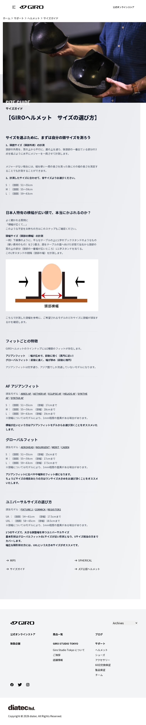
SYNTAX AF (17, 398)
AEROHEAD (27, 447)
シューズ (100, 655)
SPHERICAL (85, 560)
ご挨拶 (56, 655)
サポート (19, 18)
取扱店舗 (15, 643)
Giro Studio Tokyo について (69, 650)
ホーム (6, 18)
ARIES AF (26, 393)
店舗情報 (58, 660)
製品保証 (100, 670)
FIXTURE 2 (27, 509)
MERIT (55, 447)
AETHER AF (39, 393)
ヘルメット (33, 18)
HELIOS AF (69, 393)
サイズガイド (50, 18)
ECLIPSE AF (54, 393)
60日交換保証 (103, 665)
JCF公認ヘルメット (89, 569)
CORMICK (40, 509)
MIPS (13, 560)
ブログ (99, 634)
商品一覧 (58, 634)
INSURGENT (43, 447)
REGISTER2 (54, 509)
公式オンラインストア (123, 7)
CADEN (65, 447)
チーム (99, 675)
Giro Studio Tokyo (65, 643)
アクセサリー (102, 660)
